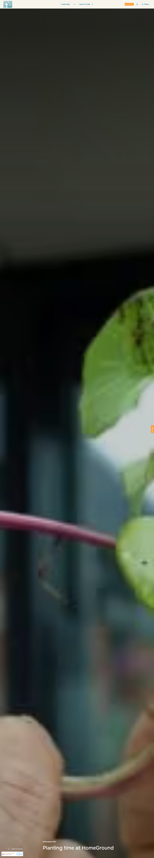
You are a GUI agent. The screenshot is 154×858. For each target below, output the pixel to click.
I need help (65, 4)
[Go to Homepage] (7, 4)
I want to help (84, 4)
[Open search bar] (137, 4)
